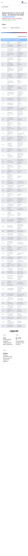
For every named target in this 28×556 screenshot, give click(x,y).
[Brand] (24, 2)
